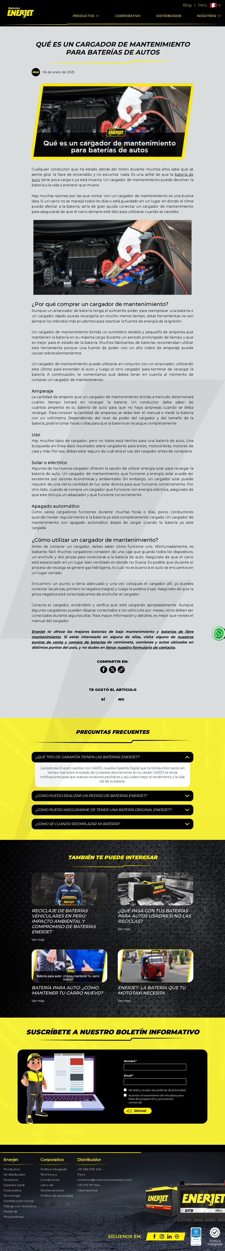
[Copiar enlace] (121, 669)
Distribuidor (168, 16)
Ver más (38, 940)
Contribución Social (18, 1201)
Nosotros (206, 16)
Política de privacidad (56, 1196)
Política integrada (53, 1169)
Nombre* (130, 1061)
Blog (187, 5)
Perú (202, 5)
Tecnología (12, 1196)
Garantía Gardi (14, 1185)
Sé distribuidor (14, 1174)
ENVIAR (140, 1111)
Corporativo (127, 16)
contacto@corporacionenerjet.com (104, 1180)
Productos (83, 16)
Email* (128, 1075)
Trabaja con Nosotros (20, 1206)
